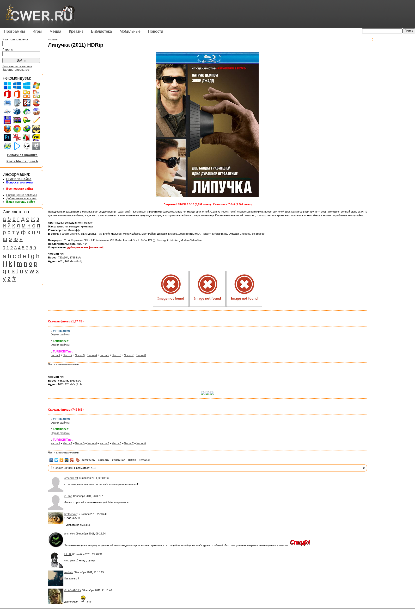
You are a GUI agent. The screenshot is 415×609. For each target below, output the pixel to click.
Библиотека (101, 31)
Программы (14, 31)
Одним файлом (60, 334)
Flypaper (144, 459)
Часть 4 (92, 355)
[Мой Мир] (66, 460)
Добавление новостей (21, 198)
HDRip (132, 459)
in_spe (68, 496)
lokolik (68, 554)
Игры (37, 31)
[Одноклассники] (61, 460)
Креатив (76, 31)
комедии (104, 459)
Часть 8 (141, 355)
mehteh (68, 572)
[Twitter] (56, 460)
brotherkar (70, 514)
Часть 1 (55, 355)
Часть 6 (116, 355)
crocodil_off (71, 478)
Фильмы (53, 39)
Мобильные (130, 31)
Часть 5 (104, 355)
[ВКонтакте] (51, 460)
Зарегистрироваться (16, 69)
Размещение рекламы (21, 195)
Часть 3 (80, 355)
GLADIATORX (72, 590)
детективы (88, 459)
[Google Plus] (71, 460)
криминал (118, 459)
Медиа (55, 31)
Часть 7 (129, 355)
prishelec (69, 533)
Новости (155, 31)
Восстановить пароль (17, 66)
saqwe (59, 467)
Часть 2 (67, 355)
